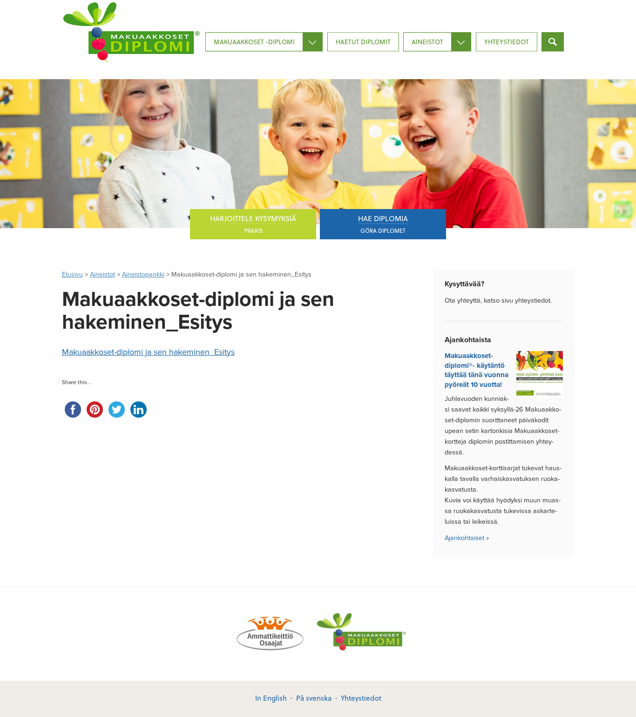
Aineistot (427, 42)
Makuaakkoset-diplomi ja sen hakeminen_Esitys (148, 352)
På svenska (314, 698)
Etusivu (72, 274)
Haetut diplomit (363, 42)
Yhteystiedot (506, 42)
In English (271, 698)
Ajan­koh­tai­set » (467, 538)
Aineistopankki (143, 274)
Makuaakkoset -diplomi (254, 42)
